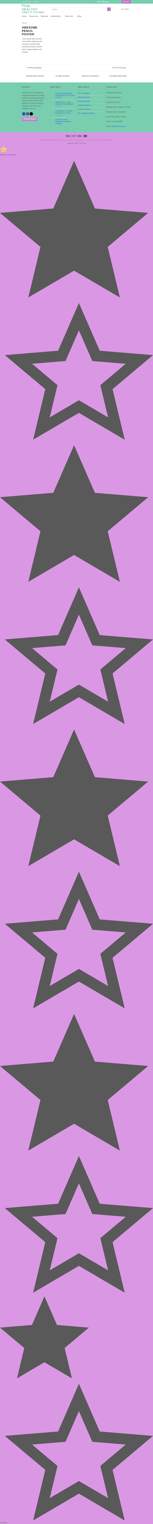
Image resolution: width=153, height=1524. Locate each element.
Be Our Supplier (84, 93)
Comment (58, 106)
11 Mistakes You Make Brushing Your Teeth (63, 112)
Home (24, 16)
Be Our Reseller (84, 101)
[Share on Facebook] (23, 57)
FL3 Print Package (119, 68)
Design (24, 23)
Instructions (56, 16)
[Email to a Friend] (26, 57)
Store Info (69, 16)
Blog (79, 16)
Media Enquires (84, 97)
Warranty (44, 16)
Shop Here (33, 16)
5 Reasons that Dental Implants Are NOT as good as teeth (65, 95)
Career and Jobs (84, 109)
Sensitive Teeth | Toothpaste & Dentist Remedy (63, 121)
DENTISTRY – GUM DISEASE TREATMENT (64, 103)
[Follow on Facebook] (114, 1)
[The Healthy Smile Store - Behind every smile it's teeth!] (35, 9)
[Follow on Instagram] (27, 114)
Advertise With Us (84, 105)
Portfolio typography (34, 68)
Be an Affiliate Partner (86, 113)
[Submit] (109, 9)
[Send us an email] (116, 1)
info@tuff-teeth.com (29, 108)
